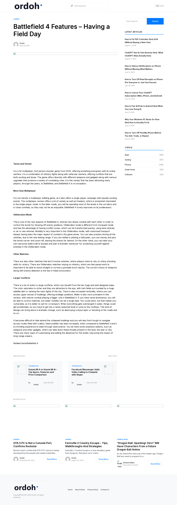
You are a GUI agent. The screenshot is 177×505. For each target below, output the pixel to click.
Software (128, 174)
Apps (127, 155)
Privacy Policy (92, 490)
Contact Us (105, 490)
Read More (52, 459)
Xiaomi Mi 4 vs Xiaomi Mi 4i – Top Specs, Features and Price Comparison (42, 372)
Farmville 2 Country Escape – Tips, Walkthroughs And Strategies (86, 444)
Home (70, 490)
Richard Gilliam (128, 463)
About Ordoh (80, 490)
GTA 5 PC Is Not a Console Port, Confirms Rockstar (32, 444)
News (126, 439)
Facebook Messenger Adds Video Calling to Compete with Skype (86, 372)
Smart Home (130, 169)
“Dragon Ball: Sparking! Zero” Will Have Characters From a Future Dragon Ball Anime (138, 446)
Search (155, 21)
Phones (128, 165)
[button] (159, 6)
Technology (33, 366)
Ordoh (22, 43)
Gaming (16, 19)
